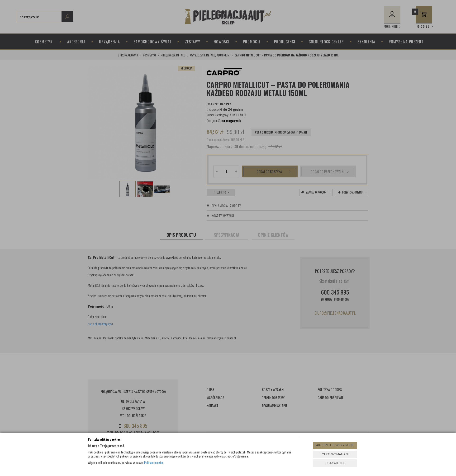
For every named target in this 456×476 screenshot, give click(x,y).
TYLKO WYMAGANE (335, 454)
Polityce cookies (154, 462)
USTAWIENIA (335, 463)
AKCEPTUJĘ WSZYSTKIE (335, 445)
